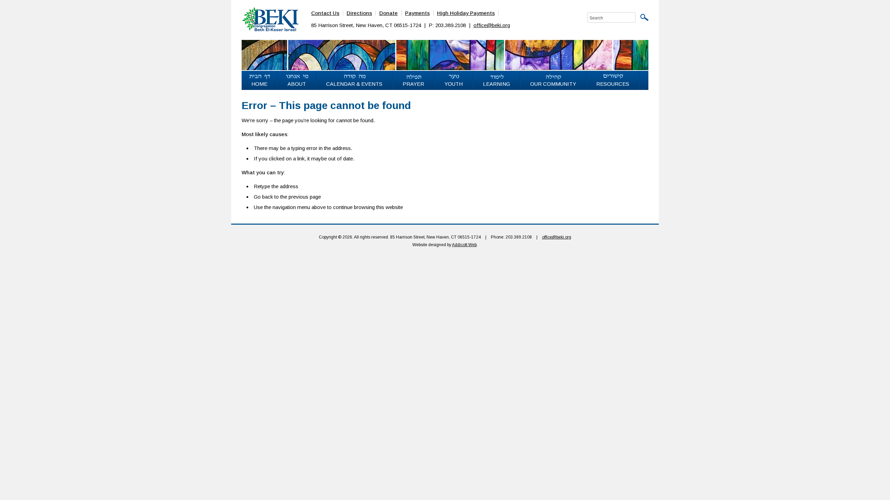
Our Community (553, 84)
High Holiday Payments (466, 13)
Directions (359, 13)
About (297, 84)
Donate (388, 13)
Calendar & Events (354, 84)
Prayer (413, 84)
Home (259, 84)
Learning (496, 84)
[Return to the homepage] (270, 19)
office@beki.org (492, 25)
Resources (612, 84)
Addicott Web (464, 244)
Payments (417, 13)
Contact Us (325, 13)
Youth (453, 84)
